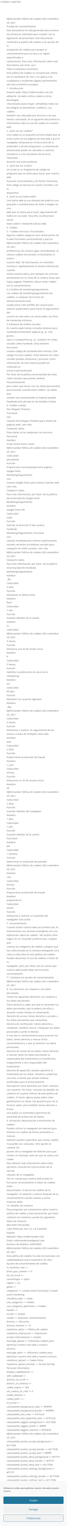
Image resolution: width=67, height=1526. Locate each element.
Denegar (33, 1509)
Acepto (33, 1500)
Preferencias (33, 1518)
